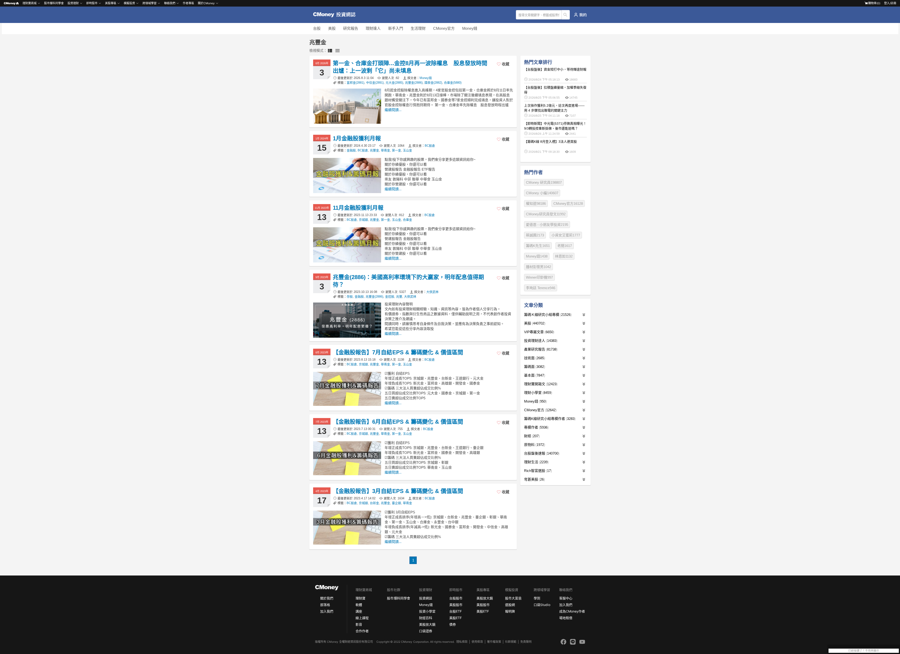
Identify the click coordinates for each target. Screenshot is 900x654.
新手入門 (395, 28)
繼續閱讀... (393, 110)
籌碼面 (534, 367)
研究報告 (350, 28)
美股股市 (455, 605)
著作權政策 (494, 641)
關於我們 (326, 598)
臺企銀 (396, 503)
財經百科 (425, 618)
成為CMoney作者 (572, 611)
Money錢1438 (537, 256)
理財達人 (373, 28)
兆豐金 (374, 150)
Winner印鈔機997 (539, 277)
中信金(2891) (375, 82)
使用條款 (477, 641)
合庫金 (407, 219)
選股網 (510, 605)
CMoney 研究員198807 (544, 182)
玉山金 (407, 150)
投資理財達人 (540, 341)
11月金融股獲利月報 (358, 208)
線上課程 (362, 618)
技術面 (534, 358)
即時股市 (92, 3)
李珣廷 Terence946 (540, 288)
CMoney (9, 3)
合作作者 (362, 631)
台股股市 (455, 598)
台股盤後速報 (541, 453)
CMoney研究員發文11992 (546, 214)
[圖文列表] (330, 51)
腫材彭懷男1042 (538, 267)
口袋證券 (425, 631)
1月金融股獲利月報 (357, 138)
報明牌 (510, 611)
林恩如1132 (564, 256)
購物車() (874, 3)
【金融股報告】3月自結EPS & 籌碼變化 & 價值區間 (398, 491)
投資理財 (73, 3)
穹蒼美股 (534, 479)
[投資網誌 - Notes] (336, 15)
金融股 (351, 150)
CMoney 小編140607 (542, 193)
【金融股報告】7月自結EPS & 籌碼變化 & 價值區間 (398, 352)
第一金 (396, 150)
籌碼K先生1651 (538, 246)
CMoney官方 (444, 28)
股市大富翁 (513, 598)
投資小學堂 (427, 611)
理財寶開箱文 (540, 384)
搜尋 (566, 14)
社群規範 (510, 641)
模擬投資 (129, 3)
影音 (359, 624)
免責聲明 (526, 641)
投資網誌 (425, 598)
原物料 (534, 445)
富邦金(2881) (355, 82)
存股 (350, 296)
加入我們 (326, 611)
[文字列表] (337, 51)
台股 (317, 28)
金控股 (389, 296)
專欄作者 (536, 427)
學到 (537, 598)
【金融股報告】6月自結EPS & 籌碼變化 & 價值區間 (398, 422)
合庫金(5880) (452, 82)
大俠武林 (432, 292)
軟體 (359, 605)
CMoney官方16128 (568, 204)
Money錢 (469, 28)
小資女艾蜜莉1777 (565, 235)
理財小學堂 (537, 393)
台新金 (374, 503)
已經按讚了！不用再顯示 (863, 650)
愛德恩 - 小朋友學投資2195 (547, 225)
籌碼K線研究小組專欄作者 (549, 419)
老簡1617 (564, 246)
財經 (531, 436)
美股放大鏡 (427, 624)
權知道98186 (536, 204)
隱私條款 (462, 641)
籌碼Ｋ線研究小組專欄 (547, 315)
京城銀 (363, 219)
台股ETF (455, 611)
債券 (452, 624)
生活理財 (418, 28)
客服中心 (565, 598)
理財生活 (536, 462)
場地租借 (565, 618)
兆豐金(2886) (414, 82)
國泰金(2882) (433, 82)
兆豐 (399, 296)
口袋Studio (542, 605)
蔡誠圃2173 (535, 235)
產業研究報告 (540, 349)
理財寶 (360, 598)
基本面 (534, 375)
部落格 (325, 605)
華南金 (385, 150)
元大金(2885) (394, 82)
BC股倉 (430, 145)
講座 (359, 611)
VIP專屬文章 (538, 332)
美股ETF (455, 618)
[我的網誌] (580, 15)
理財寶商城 (29, 3)
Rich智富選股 (537, 471)
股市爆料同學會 (54, 3)
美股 (332, 28)
